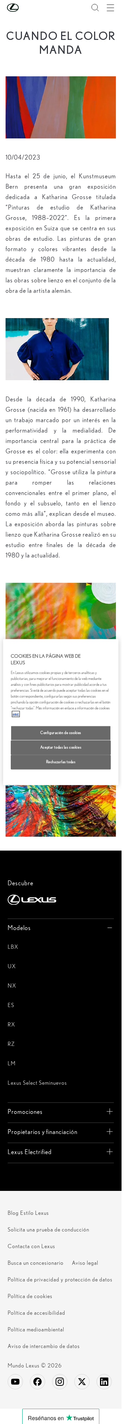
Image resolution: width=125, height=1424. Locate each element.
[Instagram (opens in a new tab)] (59, 1381)
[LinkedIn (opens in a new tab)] (104, 1381)
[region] (61, 712)
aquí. (15, 713)
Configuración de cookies (60, 732)
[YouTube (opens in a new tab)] (15, 1381)
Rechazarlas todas (61, 761)
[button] (27, 7)
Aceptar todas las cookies (60, 747)
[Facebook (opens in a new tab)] (37, 1381)
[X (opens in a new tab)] (82, 1381)
